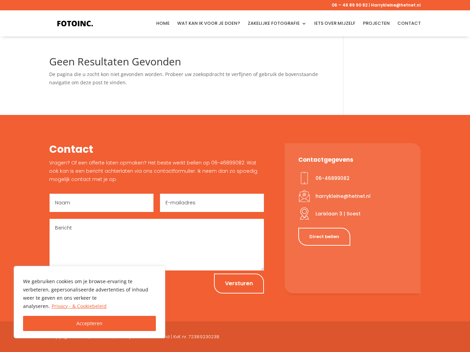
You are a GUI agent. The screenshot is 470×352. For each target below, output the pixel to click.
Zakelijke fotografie (274, 23)
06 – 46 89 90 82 (349, 5)
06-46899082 (333, 178)
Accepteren (89, 323)
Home (163, 23)
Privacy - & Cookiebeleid (79, 306)
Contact (409, 23)
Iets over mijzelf (334, 23)
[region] (89, 302)
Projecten (376, 23)
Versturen (239, 283)
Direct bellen (324, 236)
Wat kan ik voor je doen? (208, 23)
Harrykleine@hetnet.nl (396, 5)
